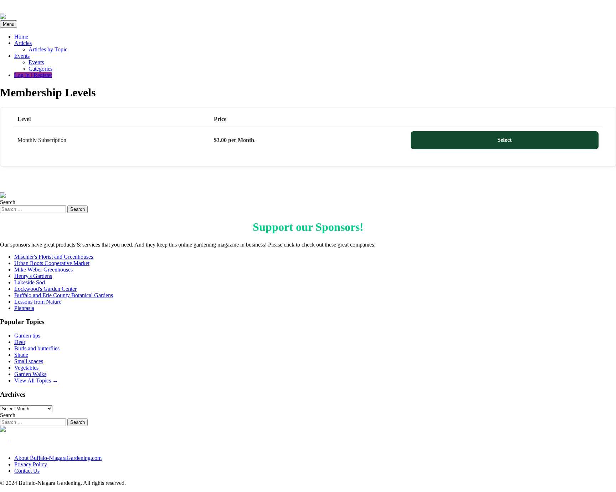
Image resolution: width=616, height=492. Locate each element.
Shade (21, 355)
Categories (40, 69)
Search (7, 202)
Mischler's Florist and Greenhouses (53, 257)
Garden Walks (30, 374)
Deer (19, 342)
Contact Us (27, 471)
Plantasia (24, 308)
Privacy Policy (30, 464)
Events (22, 56)
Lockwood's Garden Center (45, 289)
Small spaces (28, 361)
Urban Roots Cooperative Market (51, 263)
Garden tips (27, 336)
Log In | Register (33, 75)
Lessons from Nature (37, 302)
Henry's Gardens (33, 276)
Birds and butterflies (37, 348)
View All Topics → (36, 380)
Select (504, 140)
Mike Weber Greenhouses (43, 270)
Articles (23, 43)
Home (21, 37)
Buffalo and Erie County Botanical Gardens (63, 295)
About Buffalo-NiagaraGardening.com (58, 458)
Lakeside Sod (29, 282)
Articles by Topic (48, 49)
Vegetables (26, 368)
